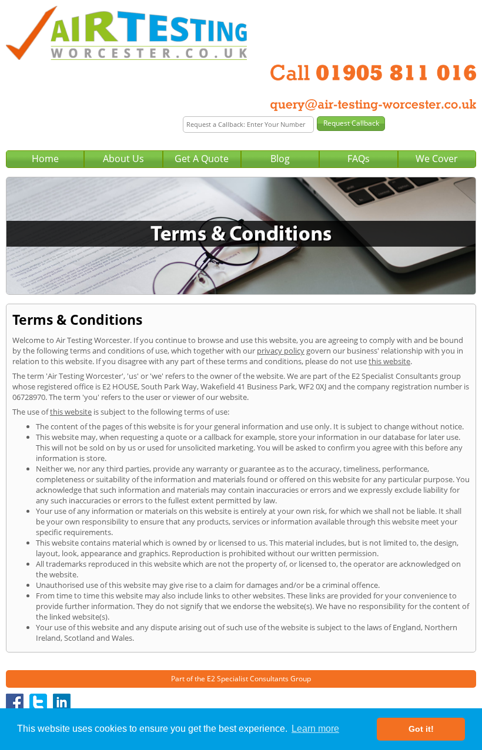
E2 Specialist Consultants (248, 679)
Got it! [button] (421, 729)
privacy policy (280, 350)
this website (389, 361)
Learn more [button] (315, 729)
